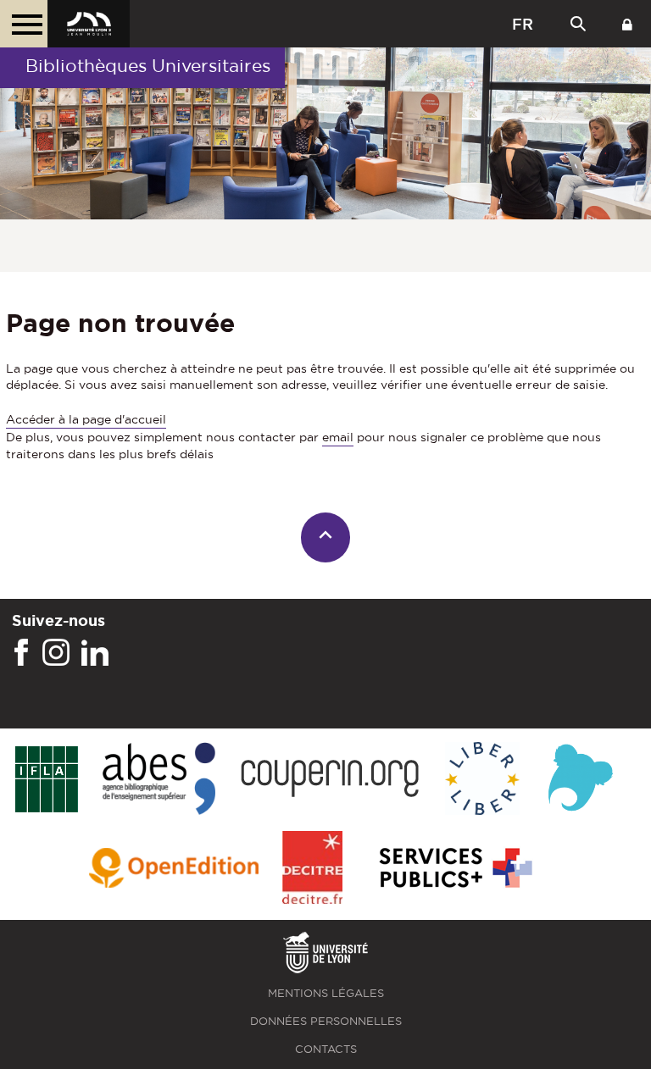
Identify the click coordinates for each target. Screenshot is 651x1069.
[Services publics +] (454, 868)
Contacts (326, 1049)
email (337, 437)
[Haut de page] (326, 537)
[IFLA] (46, 780)
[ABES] (159, 779)
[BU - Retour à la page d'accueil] (88, 23)
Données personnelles (326, 1021)
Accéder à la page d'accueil (86, 419)
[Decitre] (312, 868)
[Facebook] (21, 653)
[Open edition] (174, 869)
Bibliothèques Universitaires (147, 65)
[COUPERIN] (330, 779)
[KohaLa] (580, 779)
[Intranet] (627, 23)
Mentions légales (326, 993)
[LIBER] (482, 779)
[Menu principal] (23, 23)
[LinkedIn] (94, 653)
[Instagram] (56, 653)
